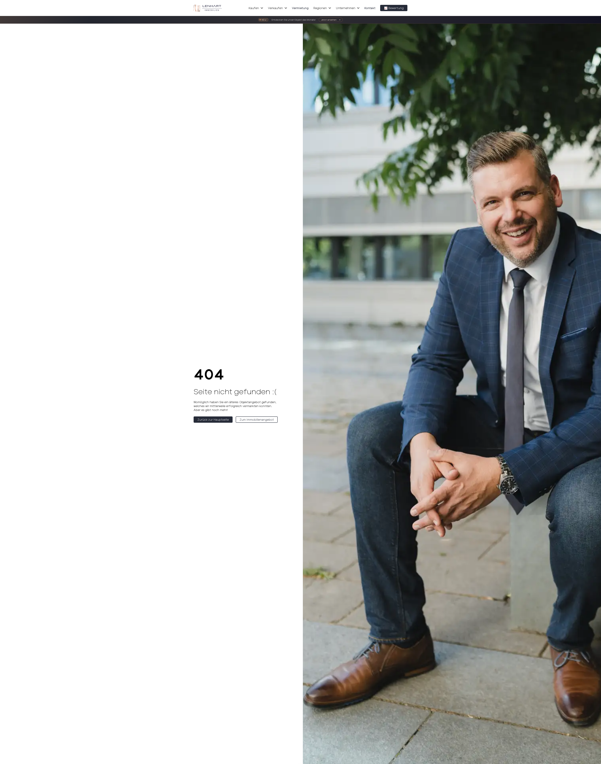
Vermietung (300, 8)
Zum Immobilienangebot (257, 419)
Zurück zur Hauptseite (213, 419)
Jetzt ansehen (329, 20)
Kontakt (369, 8)
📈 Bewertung (394, 8)
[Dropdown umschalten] (261, 8)
